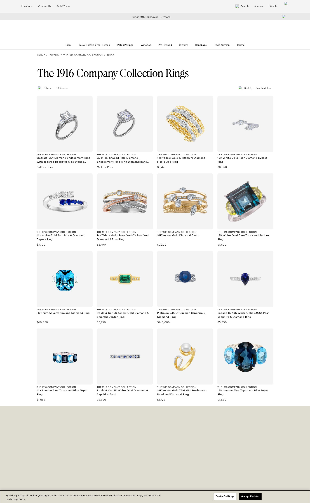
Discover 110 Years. (159, 16)
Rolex (68, 45)
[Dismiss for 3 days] (283, 16)
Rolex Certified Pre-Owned (94, 45)
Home (41, 55)
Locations (26, 6)
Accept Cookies (250, 496)
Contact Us (44, 6)
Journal (241, 45)
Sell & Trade (63, 6)
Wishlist (274, 6)
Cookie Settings (225, 496)
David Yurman (222, 45)
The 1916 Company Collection (83, 55)
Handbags (201, 45)
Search (245, 6)
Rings (110, 55)
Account (259, 6)
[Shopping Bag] (286, 6)
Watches (146, 45)
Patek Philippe (125, 45)
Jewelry (183, 45)
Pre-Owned (165, 45)
